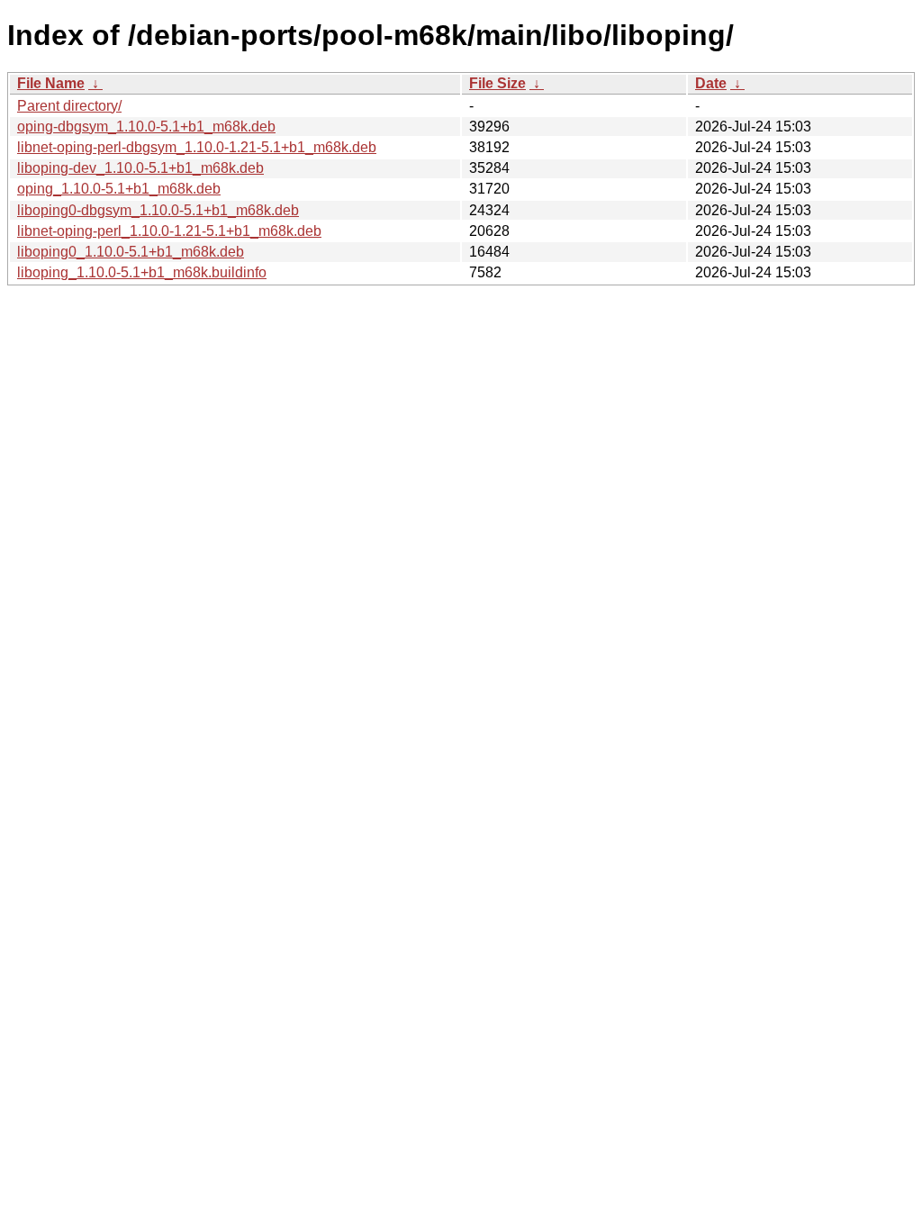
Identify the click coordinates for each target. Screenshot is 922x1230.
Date (711, 83)
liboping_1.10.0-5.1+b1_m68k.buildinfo (142, 272)
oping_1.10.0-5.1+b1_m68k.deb (119, 188)
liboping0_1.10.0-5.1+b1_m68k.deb (130, 251)
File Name (51, 83)
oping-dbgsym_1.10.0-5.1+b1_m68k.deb (146, 126)
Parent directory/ (69, 105)
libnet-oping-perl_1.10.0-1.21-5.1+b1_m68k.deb (169, 231)
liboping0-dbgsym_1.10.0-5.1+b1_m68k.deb (158, 210)
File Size (497, 83)
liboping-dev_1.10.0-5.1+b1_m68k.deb (140, 168)
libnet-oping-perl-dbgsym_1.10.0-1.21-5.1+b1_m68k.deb (196, 147)
